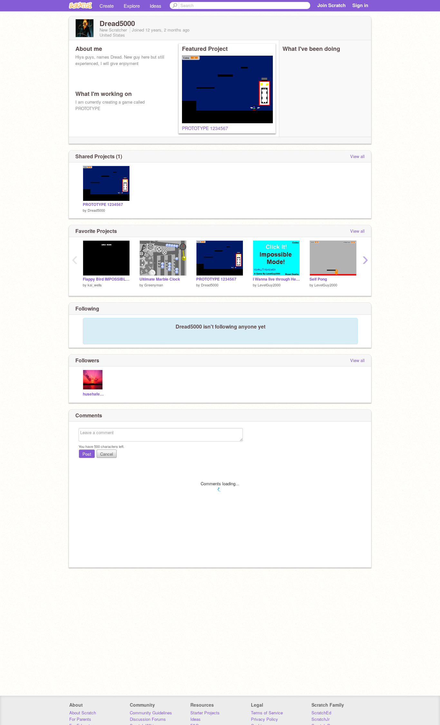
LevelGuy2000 (269, 284)
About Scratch (82, 713)
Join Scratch (331, 5)
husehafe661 (93, 394)
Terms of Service (267, 713)
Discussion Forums (148, 719)
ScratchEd (321, 713)
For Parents (80, 719)
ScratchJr (320, 719)
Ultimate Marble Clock (159, 279)
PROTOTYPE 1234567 (205, 128)
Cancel (106, 454)
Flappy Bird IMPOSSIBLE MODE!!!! (106, 279)
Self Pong (318, 279)
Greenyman (153, 284)
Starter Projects (205, 713)
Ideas (155, 5)
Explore (132, 5)
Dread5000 (96, 210)
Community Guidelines (151, 713)
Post (86, 454)
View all (357, 156)
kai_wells (95, 284)
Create (107, 5)
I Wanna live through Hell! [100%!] (276, 279)
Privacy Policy (264, 719)
